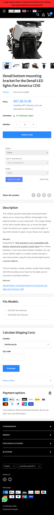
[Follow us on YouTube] (10, 479)
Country (6, 338)
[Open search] (37, 14)
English (7, 466)
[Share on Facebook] (33, 195)
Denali (6, 92)
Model (8, 169)
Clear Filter (44, 179)
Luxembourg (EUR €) (27, 466)
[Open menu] (4, 11)
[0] (49, 14)
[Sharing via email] (49, 195)
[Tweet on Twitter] (44, 195)
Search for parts (14, 179)
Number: (6, 124)
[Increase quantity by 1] (33, 124)
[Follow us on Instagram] (5, 479)
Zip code (7, 351)
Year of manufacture (14, 159)
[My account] (43, 14)
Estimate (11, 368)
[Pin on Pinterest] (39, 195)
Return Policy (8, 380)
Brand (8, 148)
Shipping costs (32, 105)
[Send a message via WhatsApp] (4, 499)
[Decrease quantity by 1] (16, 124)
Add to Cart (27, 135)
